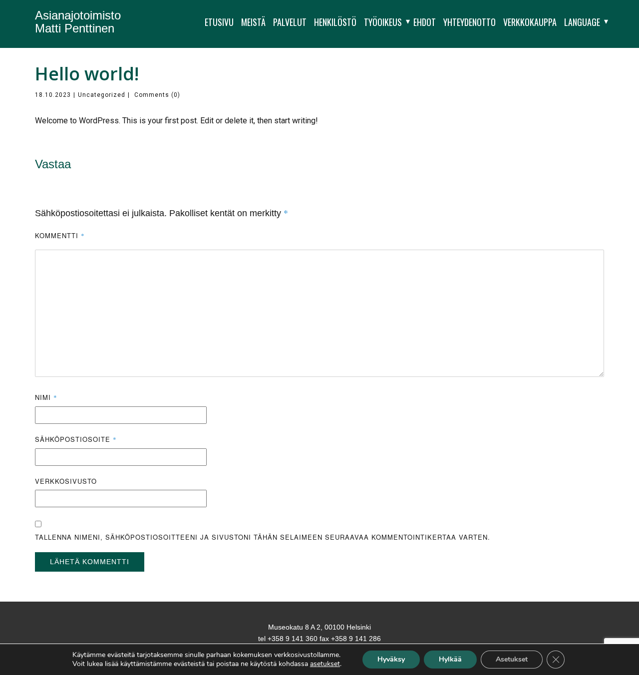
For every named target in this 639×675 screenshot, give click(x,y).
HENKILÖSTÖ (335, 21)
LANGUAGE (582, 21)
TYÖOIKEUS (383, 21)
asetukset (325, 664)
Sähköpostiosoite (76, 439)
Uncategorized (101, 94)
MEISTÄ (253, 21)
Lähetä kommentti (89, 562)
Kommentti (60, 235)
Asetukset (512, 659)
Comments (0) (156, 94)
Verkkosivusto (66, 481)
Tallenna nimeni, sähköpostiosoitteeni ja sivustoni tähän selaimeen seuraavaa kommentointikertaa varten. (262, 537)
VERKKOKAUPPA (530, 21)
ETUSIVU (219, 21)
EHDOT (424, 21)
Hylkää (450, 659)
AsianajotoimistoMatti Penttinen (78, 21)
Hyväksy (391, 659)
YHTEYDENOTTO (469, 21)
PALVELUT (290, 21)
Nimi (46, 397)
